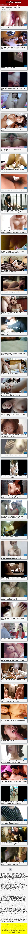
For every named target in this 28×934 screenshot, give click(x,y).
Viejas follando (3, 894)
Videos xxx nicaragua (4, 914)
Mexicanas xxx (22, 917)
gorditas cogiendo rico (5, 885)
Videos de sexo (15, 917)
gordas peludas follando (11, 880)
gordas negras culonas (17, 879)
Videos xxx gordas (13, 2)
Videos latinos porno (17, 909)
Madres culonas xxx (12, 906)
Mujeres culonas (3, 906)
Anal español (3, 908)
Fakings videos (7, 910)
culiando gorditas (22, 873)
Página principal (3, 5)
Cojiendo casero (3, 899)
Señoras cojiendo (15, 919)
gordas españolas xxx (19, 876)
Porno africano (7, 896)
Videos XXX (18, 902)
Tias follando (25, 905)
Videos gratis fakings (4, 900)
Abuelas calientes (23, 913)
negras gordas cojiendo (17, 890)
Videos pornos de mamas (5, 917)
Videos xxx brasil (23, 919)
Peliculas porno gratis (21, 906)
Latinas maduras (14, 896)
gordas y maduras (12, 883)
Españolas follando (4, 907)
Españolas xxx (23, 907)
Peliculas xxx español (11, 903)
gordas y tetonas (20, 883)
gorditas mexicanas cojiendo (11, 887)
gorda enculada (10, 874)
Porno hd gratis (6, 901)
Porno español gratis (10, 911)
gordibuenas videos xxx (20, 884)
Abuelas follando (13, 901)
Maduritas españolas (15, 910)
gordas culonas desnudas (16, 875)
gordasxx (2, 884)
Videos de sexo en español (21, 911)
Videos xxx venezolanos (5, 912)
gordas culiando (24, 874)
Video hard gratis (15, 913)
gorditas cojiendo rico (14, 885)
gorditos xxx (14, 889)
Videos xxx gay (11, 899)
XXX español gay (21, 898)
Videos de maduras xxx (10, 915)
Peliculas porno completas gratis (14, 894)
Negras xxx (11, 920)
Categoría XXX (18, 5)
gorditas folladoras (24, 885)
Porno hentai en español (14, 907)
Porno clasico (12, 902)
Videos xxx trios (3, 898)
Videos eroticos (12, 897)
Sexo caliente (19, 900)
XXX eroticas (20, 914)
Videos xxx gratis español (21, 915)
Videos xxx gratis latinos (9, 921)
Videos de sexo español (16, 912)
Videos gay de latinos (12, 898)
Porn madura (9, 909)
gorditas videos (16, 888)
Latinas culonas (12, 900)
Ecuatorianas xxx (18, 895)
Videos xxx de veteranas (21, 897)
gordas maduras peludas (9, 878)
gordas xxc (17, 882)
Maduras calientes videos (5, 919)
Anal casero (22, 899)
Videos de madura (4, 918)
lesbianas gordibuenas (22, 889)
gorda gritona (17, 874)
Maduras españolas (4, 897)
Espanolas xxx (7, 913)
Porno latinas (19, 903)
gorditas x (23, 888)
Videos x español (13, 914)
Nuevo (10, 4)
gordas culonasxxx (10, 876)
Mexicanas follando (10, 895)
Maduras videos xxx (4, 920)
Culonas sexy (11, 918)
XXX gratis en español (11, 908)
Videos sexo (17, 899)
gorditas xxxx (8, 889)
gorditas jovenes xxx (12, 886)
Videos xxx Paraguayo (8, 905)
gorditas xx (2, 889)
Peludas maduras (17, 905)
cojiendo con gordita (4, 873)
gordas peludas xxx (21, 880)
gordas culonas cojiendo (5, 875)
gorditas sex (2, 888)
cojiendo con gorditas (13, 873)
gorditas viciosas (9, 888)
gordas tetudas (11, 882)
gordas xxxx (5, 883)
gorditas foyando (3, 886)
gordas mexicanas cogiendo (21, 878)
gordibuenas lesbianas (9, 884)
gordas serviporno (4, 882)
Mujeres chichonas (22, 901)
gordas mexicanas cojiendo (6, 879)
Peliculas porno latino (4, 902)
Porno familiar (19, 908)
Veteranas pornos (18, 920)
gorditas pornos (21, 887)
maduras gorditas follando (5, 890)
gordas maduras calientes (12, 877)
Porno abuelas (22, 896)
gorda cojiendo (3, 874)
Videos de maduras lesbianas (21, 918)
